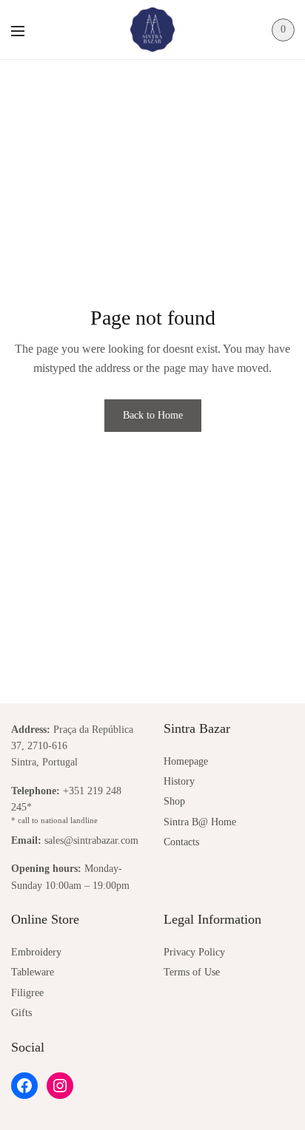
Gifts (21, 1012)
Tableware (32, 972)
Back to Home (153, 415)
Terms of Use (192, 972)
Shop (174, 801)
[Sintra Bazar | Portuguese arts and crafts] (152, 29)
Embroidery (36, 952)
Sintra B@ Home (200, 822)
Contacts (181, 842)
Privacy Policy (194, 952)
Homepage (186, 761)
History (179, 781)
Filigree (27, 992)
